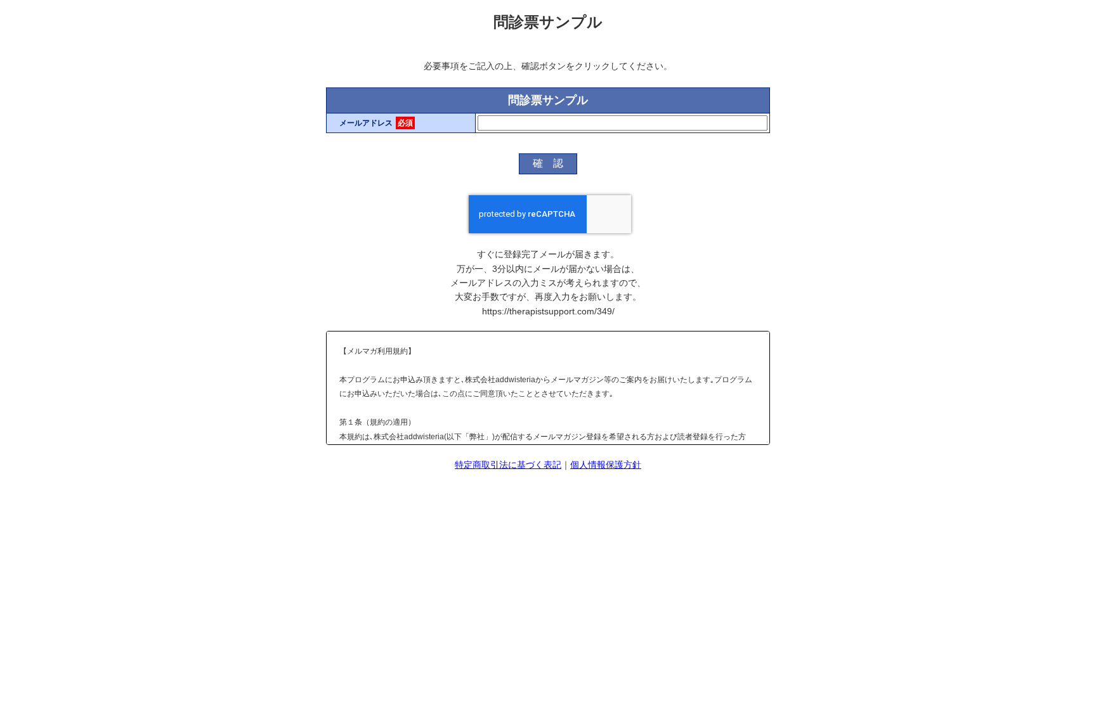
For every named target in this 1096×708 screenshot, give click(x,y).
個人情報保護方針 (605, 465)
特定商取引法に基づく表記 (508, 465)
